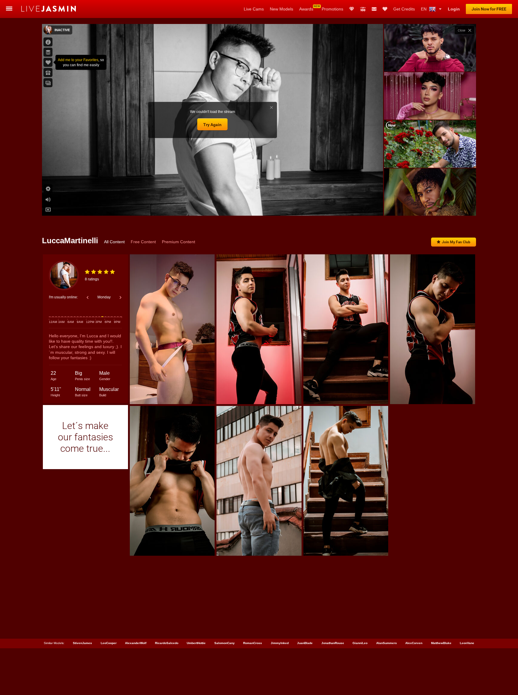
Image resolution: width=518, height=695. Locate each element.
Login (454, 9)
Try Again (212, 124)
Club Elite (351, 9)
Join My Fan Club (456, 242)
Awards (306, 9)
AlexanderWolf (135, 643)
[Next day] (120, 297)
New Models (281, 9)
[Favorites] (385, 9)
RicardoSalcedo (166, 643)
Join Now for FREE (489, 9)
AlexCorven (413, 643)
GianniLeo (360, 643)
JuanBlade (305, 643)
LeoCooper (109, 643)
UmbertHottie (196, 643)
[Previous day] (87, 297)
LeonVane (467, 643)
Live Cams (254, 9)
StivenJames (82, 643)
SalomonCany (224, 643)
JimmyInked (280, 643)
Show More (430, 205)
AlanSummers (386, 643)
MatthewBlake (441, 643)
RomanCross (252, 643)
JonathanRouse (332, 643)
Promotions (332, 9)
